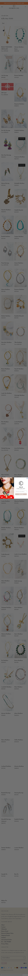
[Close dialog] (27, 478)
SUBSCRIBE (21, 494)
